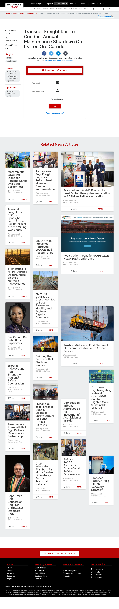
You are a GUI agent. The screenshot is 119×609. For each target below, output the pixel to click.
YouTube (98, 577)
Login (86, 9)
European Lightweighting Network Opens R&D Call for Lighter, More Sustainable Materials (101, 398)
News (15, 13)
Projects (103, 3)
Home (7, 13)
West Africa (39, 579)
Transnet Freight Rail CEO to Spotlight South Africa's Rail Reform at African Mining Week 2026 (17, 220)
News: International (77, 3)
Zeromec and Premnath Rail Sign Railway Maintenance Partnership (17, 430)
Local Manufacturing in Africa (73, 9)
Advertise (45, 9)
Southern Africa (41, 576)
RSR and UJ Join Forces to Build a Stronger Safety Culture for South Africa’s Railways (45, 414)
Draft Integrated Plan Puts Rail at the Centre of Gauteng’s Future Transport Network (44, 474)
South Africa (32, 13)
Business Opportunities (72, 573)
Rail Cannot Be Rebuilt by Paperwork (17, 340)
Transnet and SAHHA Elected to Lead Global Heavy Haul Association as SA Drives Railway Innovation (86, 193)
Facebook (98, 569)
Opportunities (92, 3)
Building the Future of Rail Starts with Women (44, 361)
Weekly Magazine (37, 3)
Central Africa (40, 568)
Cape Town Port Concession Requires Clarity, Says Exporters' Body (15, 504)
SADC (22, 13)
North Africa (40, 573)
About (39, 9)
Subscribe (59, 9)
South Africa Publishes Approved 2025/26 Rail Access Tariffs (44, 246)
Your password (38, 92)
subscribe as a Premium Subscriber (58, 61)
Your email (36, 83)
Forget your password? (55, 113)
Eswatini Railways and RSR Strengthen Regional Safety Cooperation (16, 374)
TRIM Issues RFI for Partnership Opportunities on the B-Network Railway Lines (18, 276)
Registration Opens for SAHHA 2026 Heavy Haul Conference (86, 257)
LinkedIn (98, 575)
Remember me (57, 99)
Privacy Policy (47, 586)
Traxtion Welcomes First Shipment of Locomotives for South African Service (85, 348)
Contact (52, 9)
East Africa (39, 571)
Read (100, 209)
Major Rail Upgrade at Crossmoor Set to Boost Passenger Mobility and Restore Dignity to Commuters (45, 305)
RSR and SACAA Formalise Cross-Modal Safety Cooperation (71, 467)
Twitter (97, 572)
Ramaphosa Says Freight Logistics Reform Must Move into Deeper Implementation (46, 180)
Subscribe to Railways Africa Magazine (59, 553)
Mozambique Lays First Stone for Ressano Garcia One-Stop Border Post (17, 179)
